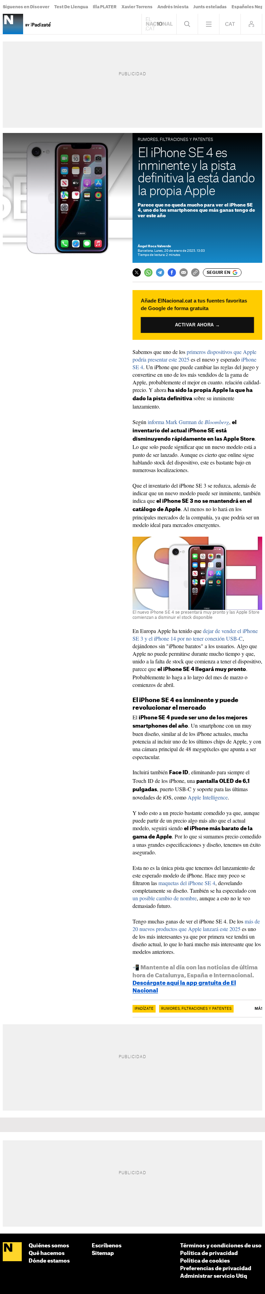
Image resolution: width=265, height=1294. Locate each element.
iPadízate (144, 1008)
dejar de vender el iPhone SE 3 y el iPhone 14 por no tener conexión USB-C (195, 634)
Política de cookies (205, 1261)
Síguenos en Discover (26, 7)
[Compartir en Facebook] (172, 272)
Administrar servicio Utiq (213, 1276)
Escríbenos (106, 1245)
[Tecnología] (13, 24)
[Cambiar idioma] (230, 24)
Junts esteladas (210, 7)
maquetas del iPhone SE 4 (186, 882)
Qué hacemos (47, 1253)
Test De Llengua (71, 7)
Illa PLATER (105, 7)
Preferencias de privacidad (215, 1268)
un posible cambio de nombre (164, 898)
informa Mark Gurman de (188, 421)
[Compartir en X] (136, 272)
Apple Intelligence (208, 797)
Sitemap (103, 1253)
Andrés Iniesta (172, 7)
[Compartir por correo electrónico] (183, 272)
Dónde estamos (49, 1261)
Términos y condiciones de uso (221, 1245)
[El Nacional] (12, 1252)
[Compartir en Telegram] (160, 272)
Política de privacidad (209, 1253)
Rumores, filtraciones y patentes (196, 1008)
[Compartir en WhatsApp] (148, 272)
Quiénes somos (49, 1245)
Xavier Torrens (137, 7)
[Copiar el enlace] (195, 272)
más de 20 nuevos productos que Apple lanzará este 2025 (196, 925)
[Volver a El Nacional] (159, 24)
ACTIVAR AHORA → (197, 324)
